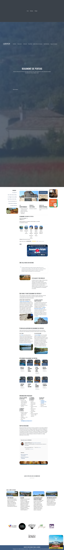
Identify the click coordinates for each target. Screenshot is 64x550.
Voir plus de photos (43, 192)
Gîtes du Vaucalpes (44, 368)
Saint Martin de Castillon (51, 497)
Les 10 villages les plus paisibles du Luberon (38, 498)
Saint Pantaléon (10, 497)
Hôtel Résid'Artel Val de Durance (30, 369)
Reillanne (22, 497)
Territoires (31, 189)
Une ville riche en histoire (12, 195)
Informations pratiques (12, 203)
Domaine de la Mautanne (29, 385)
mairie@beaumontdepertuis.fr (26, 420)
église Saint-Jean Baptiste (24, 301)
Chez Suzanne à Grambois (37, 385)
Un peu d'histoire (13, 205)
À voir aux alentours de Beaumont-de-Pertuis (12, 201)
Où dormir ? (14, 192)
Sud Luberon (36, 189)
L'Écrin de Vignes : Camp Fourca (37, 369)
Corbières (42, 400)
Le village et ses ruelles (12, 196)
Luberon (26, 189)
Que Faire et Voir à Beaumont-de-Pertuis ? (12, 199)
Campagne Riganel (22, 385)
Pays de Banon (15, 89)
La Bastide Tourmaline (45, 385)
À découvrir (42, 189)
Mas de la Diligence (22, 368)
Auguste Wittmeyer (28, 442)
